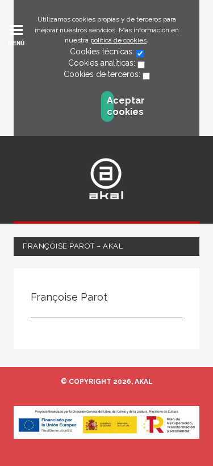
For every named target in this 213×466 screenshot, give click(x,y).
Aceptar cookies (110, 106)
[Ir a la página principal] (106, 179)
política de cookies (118, 40)
